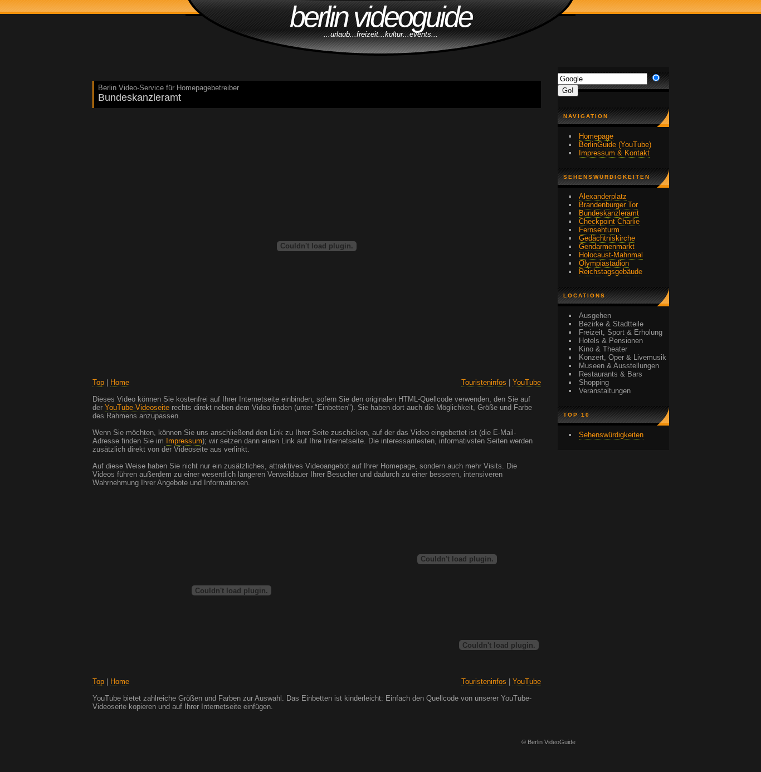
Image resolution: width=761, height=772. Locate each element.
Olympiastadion (604, 263)
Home (119, 382)
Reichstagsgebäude (610, 271)
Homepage (596, 136)
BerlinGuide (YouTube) (615, 144)
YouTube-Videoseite (137, 407)
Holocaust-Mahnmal (611, 255)
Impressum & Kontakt (614, 153)
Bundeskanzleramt (609, 213)
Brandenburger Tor (608, 205)
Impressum (184, 441)
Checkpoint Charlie (609, 221)
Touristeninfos (483, 382)
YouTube (527, 382)
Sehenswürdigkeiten (611, 435)
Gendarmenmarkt (607, 246)
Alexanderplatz (603, 196)
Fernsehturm (599, 230)
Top (98, 382)
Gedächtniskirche (607, 238)
